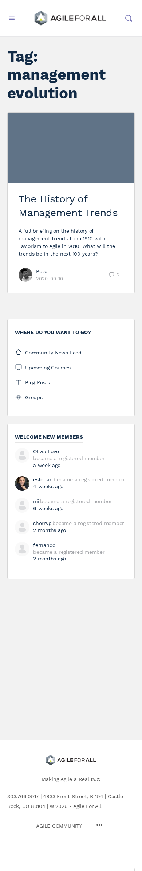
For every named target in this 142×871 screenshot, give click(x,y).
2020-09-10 (49, 278)
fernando (44, 545)
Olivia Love (46, 451)
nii (36, 501)
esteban (42, 479)
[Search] (128, 18)
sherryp (42, 523)
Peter (43, 271)
